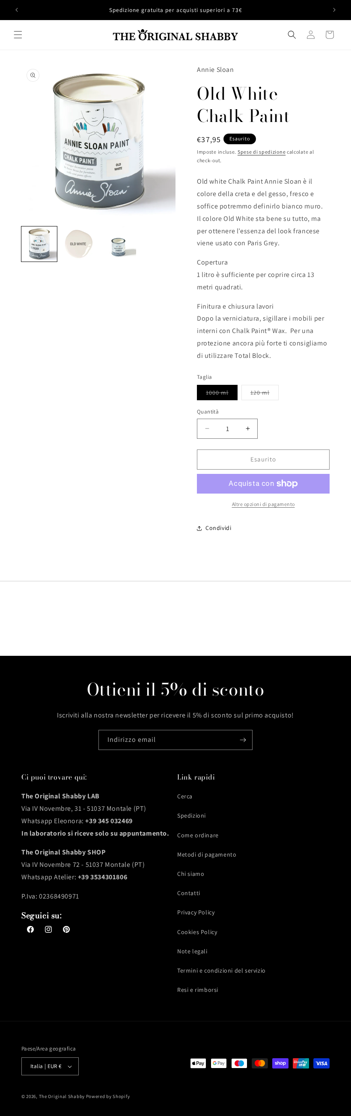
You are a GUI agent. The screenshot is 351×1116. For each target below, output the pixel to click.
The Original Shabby (62, 1096)
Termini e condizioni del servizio (221, 970)
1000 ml (222, 394)
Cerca (185, 796)
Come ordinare (198, 835)
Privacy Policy (195, 912)
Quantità (208, 411)
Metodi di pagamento (206, 854)
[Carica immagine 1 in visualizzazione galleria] (39, 244)
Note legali (192, 951)
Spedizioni (191, 815)
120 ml (264, 394)
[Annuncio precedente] (16, 9)
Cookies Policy (197, 932)
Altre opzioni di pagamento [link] (263, 504)
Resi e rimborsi (197, 990)
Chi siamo (190, 874)
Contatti (188, 893)
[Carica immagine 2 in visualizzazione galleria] (79, 244)
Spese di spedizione (262, 152)
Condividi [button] (218, 528)
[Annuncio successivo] (334, 9)
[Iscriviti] (242, 740)
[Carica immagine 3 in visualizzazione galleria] (118, 244)
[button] (18, 34)
